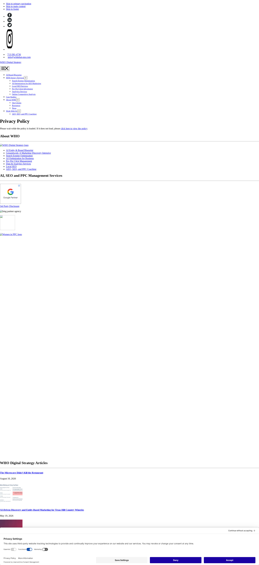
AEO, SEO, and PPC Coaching (24, 114)
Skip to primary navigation (18, 3)
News (14, 108)
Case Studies (11, 97)
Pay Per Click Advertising (22, 89)
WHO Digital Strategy (10, 62)
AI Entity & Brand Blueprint (19, 150)
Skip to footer (12, 9)
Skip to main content (15, 6)
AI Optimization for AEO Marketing (26, 83)
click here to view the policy (74, 128)
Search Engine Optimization (23, 81)
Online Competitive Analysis (24, 94)
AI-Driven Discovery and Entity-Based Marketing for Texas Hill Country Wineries (42, 510)
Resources (16, 105)
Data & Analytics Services (18, 163)
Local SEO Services (20, 86)
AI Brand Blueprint (14, 75)
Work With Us (11, 111)
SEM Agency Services (15, 78)
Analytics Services (19, 92)
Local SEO (11, 166)
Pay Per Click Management (19, 161)
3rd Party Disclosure (9, 206)
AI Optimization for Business (20, 158)
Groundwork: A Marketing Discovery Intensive (28, 153)
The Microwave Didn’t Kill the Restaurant (21, 472)
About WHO (11, 100)
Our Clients (16, 103)
